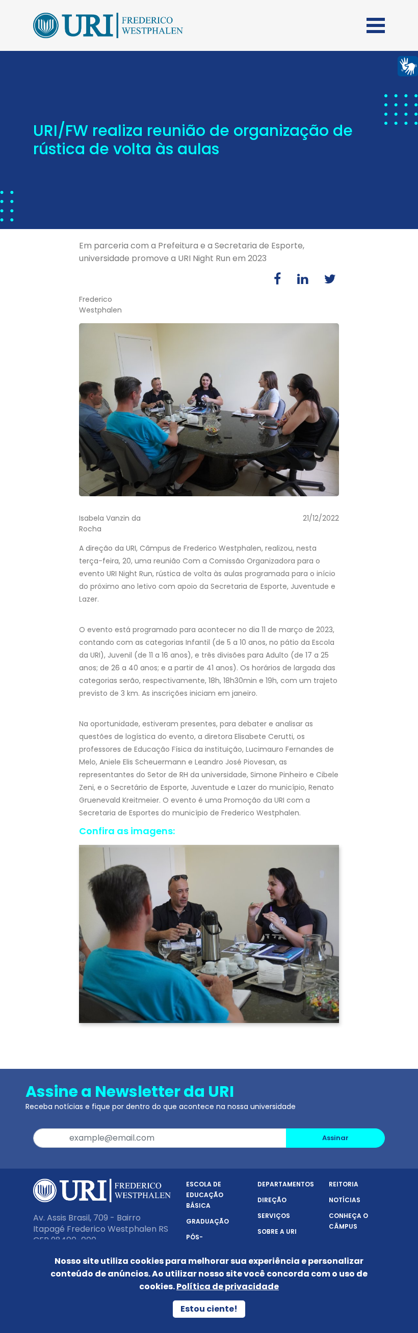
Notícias (344, 1200)
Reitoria (343, 1184)
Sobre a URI (277, 1231)
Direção (271, 1200)
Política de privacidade (227, 1286)
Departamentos (285, 1184)
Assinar (335, 1138)
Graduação (207, 1221)
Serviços (273, 1215)
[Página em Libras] (408, 65)
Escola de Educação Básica (204, 1195)
